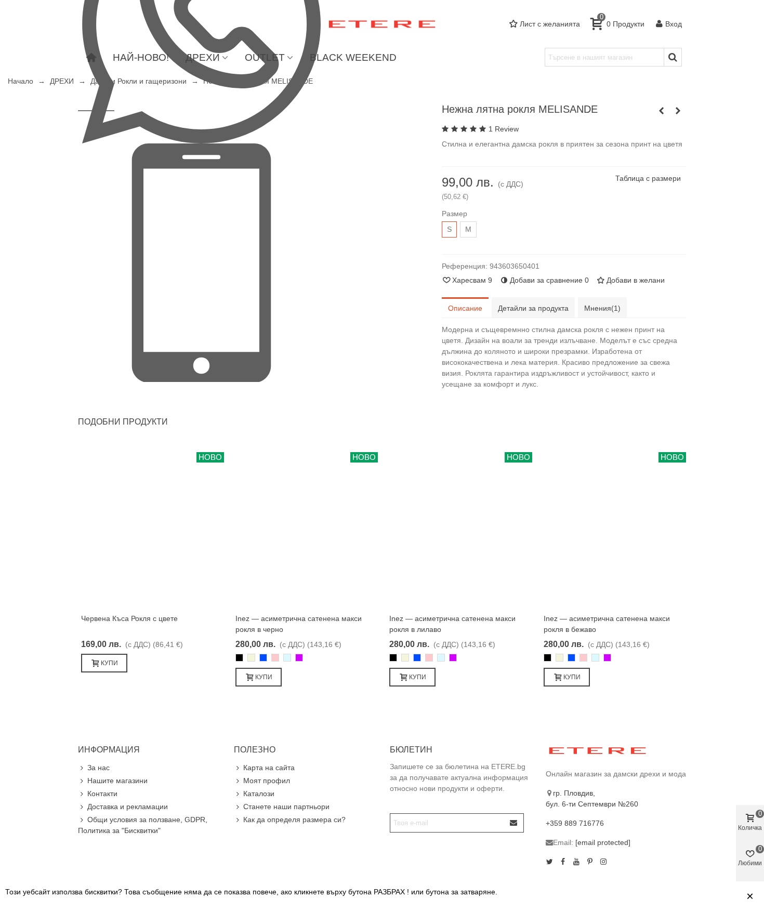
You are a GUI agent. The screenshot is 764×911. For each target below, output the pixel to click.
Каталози (258, 793)
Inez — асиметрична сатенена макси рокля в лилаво (452, 623)
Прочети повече (660, 896)
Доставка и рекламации (127, 806)
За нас (98, 767)
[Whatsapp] (201, 23)
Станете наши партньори (286, 806)
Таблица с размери (648, 178)
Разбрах (719, 896)
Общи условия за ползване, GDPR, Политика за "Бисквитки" (142, 825)
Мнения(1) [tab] (602, 308)
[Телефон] (201, 262)
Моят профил (266, 780)
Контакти (102, 793)
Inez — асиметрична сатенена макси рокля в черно (298, 623)
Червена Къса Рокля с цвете (129, 618)
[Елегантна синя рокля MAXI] (678, 110)
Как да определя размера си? (294, 819)
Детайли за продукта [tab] (533, 308)
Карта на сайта (269, 767)
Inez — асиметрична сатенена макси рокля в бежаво (607, 623)
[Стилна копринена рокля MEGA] (661, 110)
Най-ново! (141, 57)
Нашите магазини (117, 780)
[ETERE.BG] (382, 24)
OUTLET (265, 57)
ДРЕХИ (203, 57)
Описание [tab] (465, 308)
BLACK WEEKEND (353, 57)
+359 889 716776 (575, 823)
